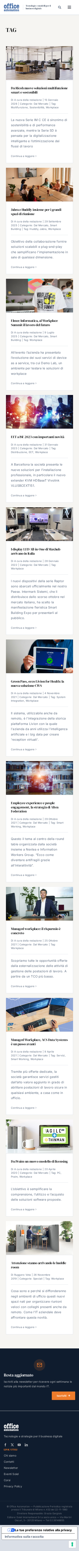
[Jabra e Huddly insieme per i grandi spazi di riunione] (39, 184)
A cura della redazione (28, 99)
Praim (14, 1176)
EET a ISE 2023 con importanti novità (37, 437)
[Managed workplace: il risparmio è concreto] (39, 904)
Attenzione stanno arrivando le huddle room (38, 1265)
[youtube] (19, 1444)
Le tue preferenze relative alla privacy (43, 1530)
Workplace (52, 107)
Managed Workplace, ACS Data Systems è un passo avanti (39, 1042)
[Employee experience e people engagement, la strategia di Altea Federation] (39, 778)
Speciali (38, 1278)
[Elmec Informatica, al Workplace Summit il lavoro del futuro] (39, 295)
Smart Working (20, 1059)
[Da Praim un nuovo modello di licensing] (39, 1136)
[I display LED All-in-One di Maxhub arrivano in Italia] (39, 524)
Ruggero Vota (22, 1274)
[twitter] (12, 1444)
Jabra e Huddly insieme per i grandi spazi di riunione (36, 212)
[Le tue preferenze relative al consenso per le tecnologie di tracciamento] (72, 1544)
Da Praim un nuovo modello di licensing (39, 1161)
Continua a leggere (23, 156)
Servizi (61, 1055)
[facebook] (5, 1444)
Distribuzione (19, 452)
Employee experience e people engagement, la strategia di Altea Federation (34, 807)
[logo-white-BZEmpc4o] (11, 1425)
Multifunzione (19, 107)
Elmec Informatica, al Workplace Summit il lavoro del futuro (34, 323)
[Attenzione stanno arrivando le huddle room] (39, 1238)
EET (31, 452)
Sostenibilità (37, 107)
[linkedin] (26, 1444)
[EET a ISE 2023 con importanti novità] (39, 412)
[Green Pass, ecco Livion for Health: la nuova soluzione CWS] (39, 656)
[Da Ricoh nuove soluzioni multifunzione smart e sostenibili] (39, 63)
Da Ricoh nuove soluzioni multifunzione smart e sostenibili (39, 90)
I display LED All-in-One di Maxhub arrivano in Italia (35, 551)
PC (59, 1172)
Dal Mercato (41, 103)
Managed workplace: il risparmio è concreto (36, 931)
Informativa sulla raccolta (24, 1536)
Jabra (43, 228)
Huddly (34, 228)
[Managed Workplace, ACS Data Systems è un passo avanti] (39, 1015)
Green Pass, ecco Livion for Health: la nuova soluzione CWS (37, 683)
